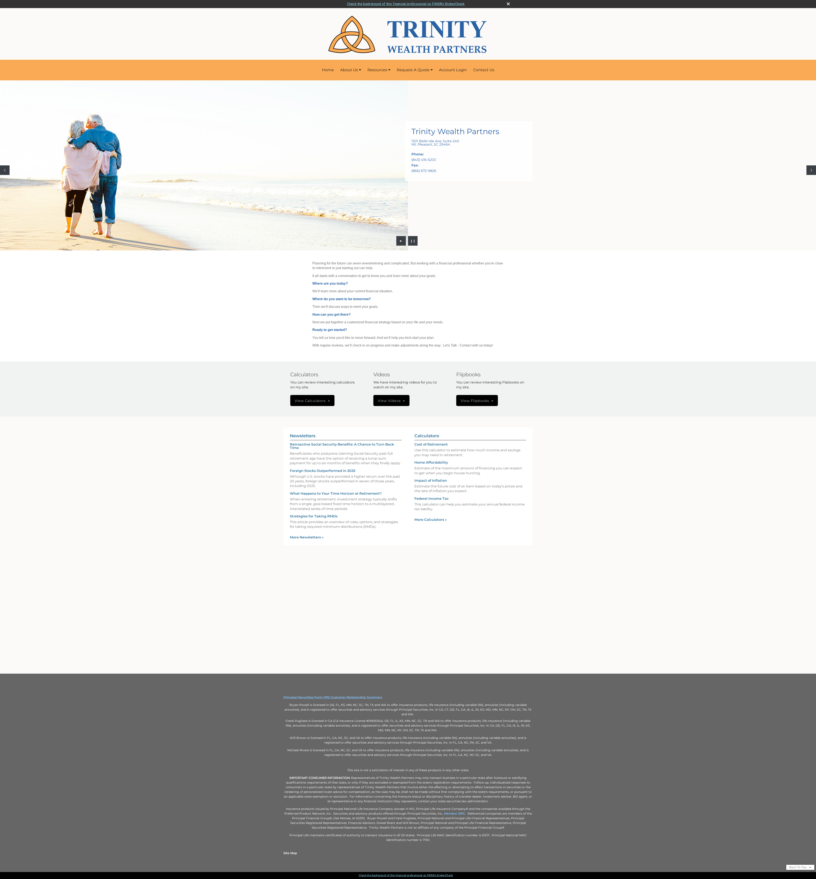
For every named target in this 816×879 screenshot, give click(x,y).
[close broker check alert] (508, 4)
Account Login (453, 70)
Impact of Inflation (430, 481)
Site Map (290, 853)
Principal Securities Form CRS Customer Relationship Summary (332, 697)
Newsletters (302, 435)
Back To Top (798, 867)
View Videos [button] (389, 401)
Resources (377, 70)
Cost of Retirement (431, 444)
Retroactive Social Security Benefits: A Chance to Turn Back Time (342, 446)
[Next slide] (811, 170)
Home (328, 70)
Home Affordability (431, 462)
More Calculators (430, 520)
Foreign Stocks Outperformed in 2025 (322, 471)
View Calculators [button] (310, 401)
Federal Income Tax (431, 499)
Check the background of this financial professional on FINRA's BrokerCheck (406, 4)
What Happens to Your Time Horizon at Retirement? (336, 493)
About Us (349, 70)
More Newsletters (307, 537)
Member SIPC (454, 813)
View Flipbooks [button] (475, 401)
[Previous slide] (5, 170)
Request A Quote (413, 70)
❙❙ (413, 241)
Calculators (426, 435)
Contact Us (483, 70)
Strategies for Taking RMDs (313, 516)
